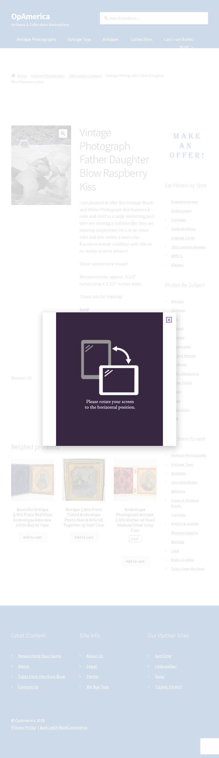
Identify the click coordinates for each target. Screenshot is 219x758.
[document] (109, 379)
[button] (169, 320)
